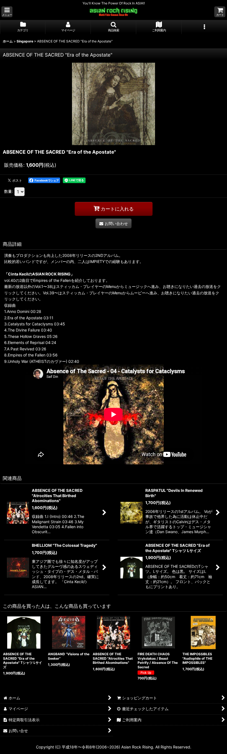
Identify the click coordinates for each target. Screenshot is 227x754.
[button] (6, 11)
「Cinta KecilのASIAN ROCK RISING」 (39, 274)
